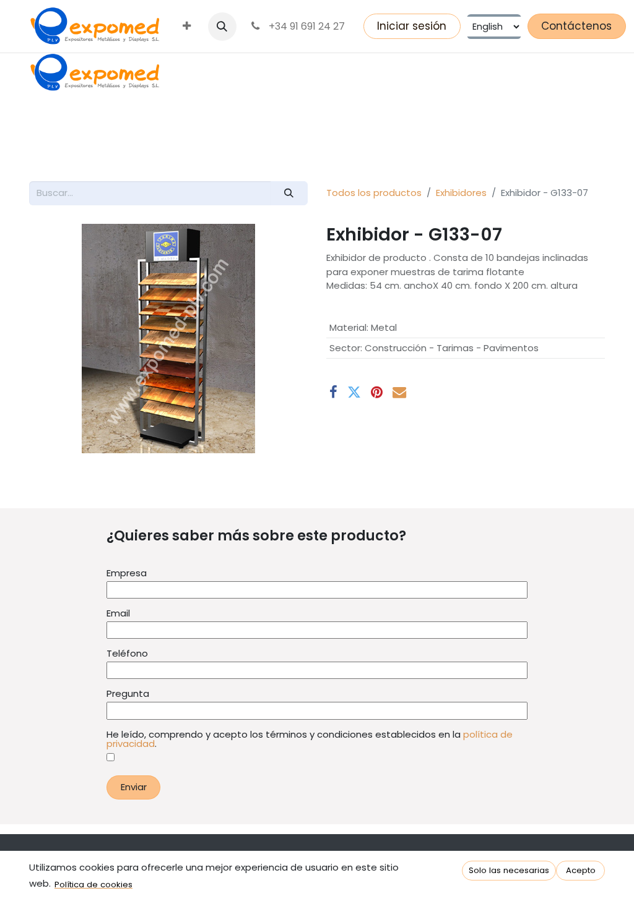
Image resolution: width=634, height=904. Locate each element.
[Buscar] (289, 193)
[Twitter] (354, 392)
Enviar (134, 786)
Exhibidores (461, 192)
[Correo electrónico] (399, 392)
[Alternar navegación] (44, 148)
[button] (222, 26)
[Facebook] (333, 392)
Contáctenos (576, 26)
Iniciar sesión (411, 26)
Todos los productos (374, 192)
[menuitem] (187, 27)
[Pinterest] (377, 392)
